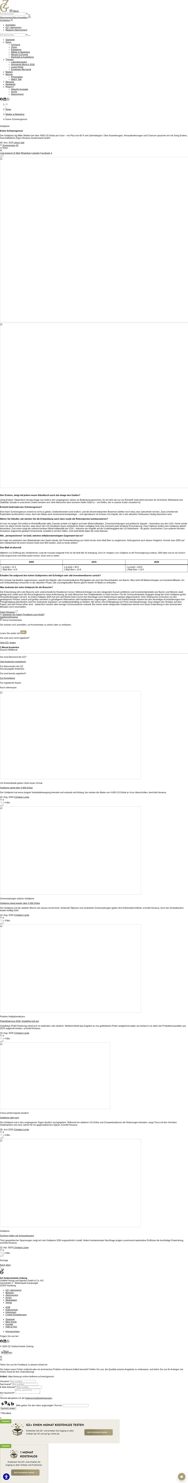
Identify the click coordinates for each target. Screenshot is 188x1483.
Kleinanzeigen (13, 1331)
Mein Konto (11, 1322)
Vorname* (5, 1381)
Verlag (9, 1302)
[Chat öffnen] (182, 1477)
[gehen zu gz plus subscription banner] (94, 1451)
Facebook (45, 153)
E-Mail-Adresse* (8, 1387)
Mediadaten (11, 1300)
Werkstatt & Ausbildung (22, 57)
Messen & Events (19, 54)
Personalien (17, 77)
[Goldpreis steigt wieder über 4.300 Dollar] (94, 851)
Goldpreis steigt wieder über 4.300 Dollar (20, 903)
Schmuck (15, 45)
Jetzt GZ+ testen (8, 642)
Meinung (10, 82)
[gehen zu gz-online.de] (2, 1273)
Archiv (14, 92)
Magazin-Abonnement (16, 30)
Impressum (11, 1312)
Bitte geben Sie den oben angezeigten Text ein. (39, 1405)
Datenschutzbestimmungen (38, 1398)
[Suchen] (29, 14)
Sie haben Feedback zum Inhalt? (28, 614)
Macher (9, 74)
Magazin (10, 1293)
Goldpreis (4, 617)
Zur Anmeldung (7, 678)
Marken (9, 72)
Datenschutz (12, 1310)
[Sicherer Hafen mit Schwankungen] (94, 1183)
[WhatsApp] (8, 100)
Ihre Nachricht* (7, 1393)
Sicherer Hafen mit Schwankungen (17, 1236)
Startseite (10, 40)
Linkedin (35, 153)
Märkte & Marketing (20, 52)
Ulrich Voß (19, 143)
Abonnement (17, 94)
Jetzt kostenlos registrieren (13, 661)
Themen (10, 59)
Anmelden (11, 25)
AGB (8, 1307)
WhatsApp (26, 153)
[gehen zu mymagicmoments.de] (6, 1354)
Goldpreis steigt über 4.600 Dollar (16, 788)
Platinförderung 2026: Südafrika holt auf (19, 1021)
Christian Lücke (21, 797)
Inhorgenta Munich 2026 (23, 64)
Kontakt (9, 1324)
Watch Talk (16, 79)
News (8, 42)
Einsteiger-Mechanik (21, 69)
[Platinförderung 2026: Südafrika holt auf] (94, 969)
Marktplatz (11, 84)
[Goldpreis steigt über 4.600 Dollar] (94, 735)
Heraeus (13, 617)
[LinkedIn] (5, 100)
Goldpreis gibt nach (9, 1118)
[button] (14, 11)
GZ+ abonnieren (13, 27)
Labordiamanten (19, 62)
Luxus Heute (17, 67)
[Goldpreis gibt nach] (94, 1076)
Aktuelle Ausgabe (19, 89)
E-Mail (17, 153)
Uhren (14, 47)
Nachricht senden (8, 1408)
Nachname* (6, 1384)
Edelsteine (16, 49)
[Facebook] (1, 100)
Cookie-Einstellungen (16, 1315)
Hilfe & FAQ (11, 1327)
